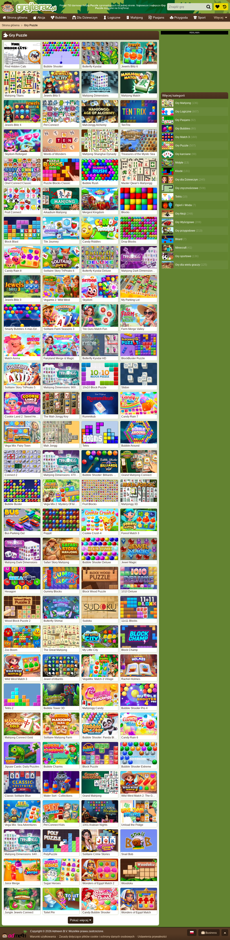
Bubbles (61, 17)
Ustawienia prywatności (152, 936)
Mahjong (136, 17)
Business (211, 932)
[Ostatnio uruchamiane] (224, 6)
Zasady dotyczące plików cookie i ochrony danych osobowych (97, 936)
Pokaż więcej (79, 920)
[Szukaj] (208, 6)
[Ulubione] (217, 6)
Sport (202, 17)
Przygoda (181, 17)
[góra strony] (224, 932)
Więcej (218, 17)
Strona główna (17, 17)
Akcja (41, 17)
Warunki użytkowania (43, 936)
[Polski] (192, 932)
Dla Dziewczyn (87, 17)
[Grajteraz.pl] (29, 6)
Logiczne (114, 17)
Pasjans (158, 17)
